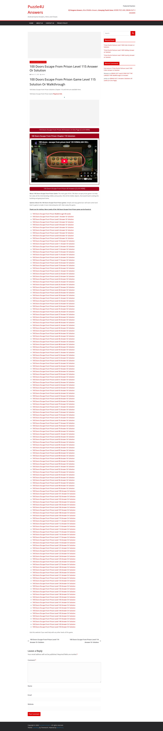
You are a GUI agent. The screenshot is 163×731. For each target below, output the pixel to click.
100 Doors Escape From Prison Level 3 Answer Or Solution (53, 222)
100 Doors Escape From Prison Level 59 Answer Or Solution (53, 374)
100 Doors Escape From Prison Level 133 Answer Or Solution (53, 581)
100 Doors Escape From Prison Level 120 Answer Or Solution (53, 545)
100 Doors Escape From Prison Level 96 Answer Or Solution (53, 480)
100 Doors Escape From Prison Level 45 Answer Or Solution (53, 336)
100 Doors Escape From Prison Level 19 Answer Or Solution (53, 265)
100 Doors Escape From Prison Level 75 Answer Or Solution (53, 418)
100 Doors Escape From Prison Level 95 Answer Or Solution (53, 477)
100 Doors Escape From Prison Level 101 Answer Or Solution (53, 494)
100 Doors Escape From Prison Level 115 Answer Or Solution (53, 532)
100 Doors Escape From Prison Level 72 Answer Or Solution (53, 410)
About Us (39, 23)
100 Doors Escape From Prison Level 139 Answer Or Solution (53, 597)
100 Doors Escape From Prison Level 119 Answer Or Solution (53, 543)
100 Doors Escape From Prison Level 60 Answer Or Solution (53, 377)
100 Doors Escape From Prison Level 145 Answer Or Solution (53, 613)
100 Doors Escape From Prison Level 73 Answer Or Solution (53, 412)
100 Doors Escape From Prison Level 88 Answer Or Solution (53, 453)
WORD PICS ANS (119, 10)
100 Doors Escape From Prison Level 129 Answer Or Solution (53, 570)
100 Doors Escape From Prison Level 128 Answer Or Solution (53, 567)
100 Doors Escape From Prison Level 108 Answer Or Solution (53, 513)
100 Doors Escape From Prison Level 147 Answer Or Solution (53, 619)
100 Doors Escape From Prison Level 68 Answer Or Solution (53, 399)
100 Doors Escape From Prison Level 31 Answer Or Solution (53, 298)
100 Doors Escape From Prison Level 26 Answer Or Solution (53, 284)
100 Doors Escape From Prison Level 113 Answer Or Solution (53, 526)
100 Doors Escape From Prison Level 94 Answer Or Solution (53, 475)
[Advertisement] (64, 45)
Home (31, 23)
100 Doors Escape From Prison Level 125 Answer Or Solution (53, 559)
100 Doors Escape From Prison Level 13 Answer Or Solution (53, 249)
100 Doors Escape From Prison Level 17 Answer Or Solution (53, 260)
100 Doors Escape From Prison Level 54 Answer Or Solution (53, 361)
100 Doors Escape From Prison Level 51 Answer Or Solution (53, 352)
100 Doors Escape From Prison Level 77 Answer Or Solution (53, 423)
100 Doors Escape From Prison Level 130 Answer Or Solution (53, 573)
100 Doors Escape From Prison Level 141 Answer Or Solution (53, 602)
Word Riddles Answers (90, 10)
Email (30, 695)
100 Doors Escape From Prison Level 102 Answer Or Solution (53, 496)
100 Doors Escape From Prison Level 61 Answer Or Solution (53, 380)
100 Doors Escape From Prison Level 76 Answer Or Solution (53, 420)
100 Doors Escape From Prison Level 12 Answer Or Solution (53, 246)
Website (30, 704)
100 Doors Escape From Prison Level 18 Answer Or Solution (53, 263)
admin (43, 74)
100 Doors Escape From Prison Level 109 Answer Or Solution (53, 516)
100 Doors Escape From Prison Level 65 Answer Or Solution (53, 390)
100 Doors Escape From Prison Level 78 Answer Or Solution (53, 426)
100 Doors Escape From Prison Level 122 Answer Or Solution (53, 551)
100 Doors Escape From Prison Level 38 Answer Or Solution (53, 317)
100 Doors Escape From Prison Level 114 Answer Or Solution (53, 529)
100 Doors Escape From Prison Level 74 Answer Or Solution (53, 415)
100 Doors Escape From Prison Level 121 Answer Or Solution (53, 548)
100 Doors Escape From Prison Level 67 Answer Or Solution (53, 396)
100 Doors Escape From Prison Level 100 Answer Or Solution (53, 491)
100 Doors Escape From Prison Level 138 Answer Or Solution (53, 594)
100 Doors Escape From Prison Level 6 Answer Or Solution (53, 230)
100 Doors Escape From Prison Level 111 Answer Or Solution (53, 521)
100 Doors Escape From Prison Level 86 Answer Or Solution (53, 448)
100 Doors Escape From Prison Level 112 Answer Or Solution (53, 524)
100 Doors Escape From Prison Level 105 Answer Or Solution (53, 505)
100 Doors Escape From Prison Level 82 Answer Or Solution (53, 437)
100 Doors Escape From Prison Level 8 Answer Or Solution (53, 236)
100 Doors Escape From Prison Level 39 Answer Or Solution (53, 320)
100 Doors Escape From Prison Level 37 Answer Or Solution (53, 314)
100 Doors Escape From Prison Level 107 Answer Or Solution (53, 510)
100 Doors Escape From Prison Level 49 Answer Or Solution (53, 347)
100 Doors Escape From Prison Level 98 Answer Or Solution (53, 486)
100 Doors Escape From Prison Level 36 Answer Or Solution (53, 312)
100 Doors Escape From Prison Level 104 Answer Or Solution (53, 502)
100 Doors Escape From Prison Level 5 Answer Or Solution (53, 227)
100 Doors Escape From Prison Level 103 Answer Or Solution (53, 499)
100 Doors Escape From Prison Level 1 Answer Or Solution (53, 217)
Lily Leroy (107, 68)
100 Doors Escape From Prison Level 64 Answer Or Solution (53, 388)
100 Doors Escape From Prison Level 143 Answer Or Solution (53, 608)
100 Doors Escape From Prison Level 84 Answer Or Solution (53, 442)
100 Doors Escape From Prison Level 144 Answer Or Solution (53, 611)
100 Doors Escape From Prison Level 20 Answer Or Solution (53, 268)
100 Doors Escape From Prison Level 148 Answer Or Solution (53, 621)
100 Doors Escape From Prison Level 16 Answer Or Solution (53, 257)
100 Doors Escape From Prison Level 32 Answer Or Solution (53, 301)
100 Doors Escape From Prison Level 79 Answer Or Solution (53, 429)
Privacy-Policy (62, 23)
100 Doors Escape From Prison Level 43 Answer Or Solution (53, 331)
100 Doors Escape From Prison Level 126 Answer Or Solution (53, 562)
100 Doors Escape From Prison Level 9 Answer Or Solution (53, 238)
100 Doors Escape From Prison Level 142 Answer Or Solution (53, 605)
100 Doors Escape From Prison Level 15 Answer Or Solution (53, 255)
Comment (32, 660)
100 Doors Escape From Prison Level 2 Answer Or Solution (53, 219)
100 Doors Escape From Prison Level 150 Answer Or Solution (53, 627)
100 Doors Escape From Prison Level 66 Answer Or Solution (53, 393)
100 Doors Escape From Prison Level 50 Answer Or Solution (53, 350)
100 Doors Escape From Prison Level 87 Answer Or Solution (53, 450)
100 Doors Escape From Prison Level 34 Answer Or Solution (53, 306)
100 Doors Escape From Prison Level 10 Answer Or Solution (53, 241)
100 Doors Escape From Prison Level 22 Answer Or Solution (53, 274)
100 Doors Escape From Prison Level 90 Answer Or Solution (53, 464)
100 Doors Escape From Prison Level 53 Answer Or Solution (53, 358)
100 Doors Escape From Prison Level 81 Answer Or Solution (53, 434)
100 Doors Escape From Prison (38, 62)
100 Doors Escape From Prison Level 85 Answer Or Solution (53, 445)
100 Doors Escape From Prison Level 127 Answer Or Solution (53, 564)
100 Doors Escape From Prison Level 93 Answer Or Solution (53, 472)
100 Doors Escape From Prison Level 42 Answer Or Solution (53, 328)
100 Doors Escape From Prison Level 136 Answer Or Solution (53, 589)
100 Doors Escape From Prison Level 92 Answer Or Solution (53, 469)
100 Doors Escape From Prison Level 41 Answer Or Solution (53, 325)
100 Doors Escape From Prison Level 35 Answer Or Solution (53, 309)
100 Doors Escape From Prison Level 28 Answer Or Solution (53, 290)
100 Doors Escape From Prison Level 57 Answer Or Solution (53, 369)
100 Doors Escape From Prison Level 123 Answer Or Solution (53, 554)
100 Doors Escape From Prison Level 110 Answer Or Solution (53, 518)
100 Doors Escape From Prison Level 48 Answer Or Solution (53, 344)
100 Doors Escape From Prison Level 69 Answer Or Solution (53, 401)
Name (30, 686)
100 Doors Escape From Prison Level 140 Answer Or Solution (53, 600)
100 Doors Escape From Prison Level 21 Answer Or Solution (53, 271)
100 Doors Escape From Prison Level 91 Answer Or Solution (53, 467)
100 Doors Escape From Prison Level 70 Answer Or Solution (53, 404)
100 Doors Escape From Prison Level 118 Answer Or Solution (53, 540)
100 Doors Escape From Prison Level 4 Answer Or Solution (53, 225)
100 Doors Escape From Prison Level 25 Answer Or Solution (53, 282)
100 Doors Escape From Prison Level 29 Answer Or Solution (53, 293)
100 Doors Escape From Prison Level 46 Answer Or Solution (53, 339)
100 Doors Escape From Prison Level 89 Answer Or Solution (53, 456)
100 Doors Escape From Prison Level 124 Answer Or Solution (53, 556)
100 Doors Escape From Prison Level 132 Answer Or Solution (53, 578)
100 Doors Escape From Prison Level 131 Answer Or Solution (53, 575)
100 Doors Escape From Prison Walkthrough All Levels (51, 214)
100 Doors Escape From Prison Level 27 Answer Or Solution (53, 287)
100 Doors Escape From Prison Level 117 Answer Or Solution (53, 537)
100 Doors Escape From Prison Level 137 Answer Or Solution (53, 592)
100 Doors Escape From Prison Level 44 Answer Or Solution (53, 333)
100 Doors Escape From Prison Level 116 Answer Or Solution (53, 534)
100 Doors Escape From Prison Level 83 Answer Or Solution (53, 439)
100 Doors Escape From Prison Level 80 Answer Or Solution (53, 431)
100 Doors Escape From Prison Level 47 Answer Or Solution (53, 342)
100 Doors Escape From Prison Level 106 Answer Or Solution (53, 507)
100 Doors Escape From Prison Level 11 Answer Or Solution (53, 244)
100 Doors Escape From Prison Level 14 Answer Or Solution (53, 252)
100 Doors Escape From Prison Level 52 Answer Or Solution (53, 355)
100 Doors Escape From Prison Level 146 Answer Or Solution (53, 616)
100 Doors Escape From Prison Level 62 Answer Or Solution (53, 382)
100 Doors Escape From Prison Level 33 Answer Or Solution (53, 304)
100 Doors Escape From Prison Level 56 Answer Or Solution (53, 366)
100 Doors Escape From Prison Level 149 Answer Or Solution (53, 624)
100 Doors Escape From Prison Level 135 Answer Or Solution (53, 586)
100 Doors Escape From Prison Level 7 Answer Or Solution (53, 233)
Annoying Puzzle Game (105, 10)
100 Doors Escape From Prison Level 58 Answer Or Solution (53, 371)
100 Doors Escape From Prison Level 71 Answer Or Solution (53, 407)
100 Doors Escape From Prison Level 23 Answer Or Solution (53, 276)
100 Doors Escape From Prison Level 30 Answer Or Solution (53, 295)
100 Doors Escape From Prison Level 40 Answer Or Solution (53, 323)
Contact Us (50, 23)
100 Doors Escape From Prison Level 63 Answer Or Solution (53, 385)
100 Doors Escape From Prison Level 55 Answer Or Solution (53, 363)
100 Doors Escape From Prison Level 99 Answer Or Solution (53, 488)
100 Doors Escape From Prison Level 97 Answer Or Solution (53, 483)
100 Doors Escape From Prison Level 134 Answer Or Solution (53, 583)
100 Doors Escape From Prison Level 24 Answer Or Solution (53, 279)
